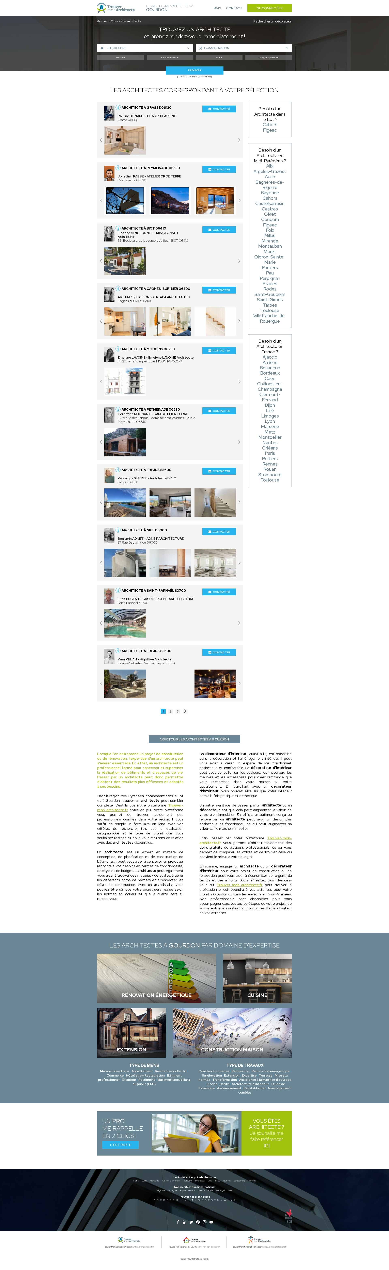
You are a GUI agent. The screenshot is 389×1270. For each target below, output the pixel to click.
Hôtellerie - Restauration (145, 1075)
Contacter (221, 109)
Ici (267, 1145)
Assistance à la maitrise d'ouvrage (265, 1080)
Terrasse (266, 1075)
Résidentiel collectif (171, 1071)
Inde (210, 1190)
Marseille (154, 1180)
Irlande (201, 1190)
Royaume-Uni (187, 1190)
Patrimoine (147, 1080)
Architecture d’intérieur (250, 1084)
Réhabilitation (254, 1088)
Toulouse (187, 1180)
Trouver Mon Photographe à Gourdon (247, 1247)
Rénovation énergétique (271, 1071)
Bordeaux (200, 1180)
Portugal (220, 1190)
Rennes (252, 1180)
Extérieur (129, 1080)
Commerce (115, 1075)
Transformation (224, 1080)
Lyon (144, 1180)
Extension (231, 1075)
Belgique (160, 1190)
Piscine (212, 1084)
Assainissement (229, 1088)
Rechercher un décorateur (272, 21)
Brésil (231, 1190)
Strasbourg (239, 1180)
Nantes (227, 1180)
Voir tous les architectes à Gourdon (194, 739)
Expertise (249, 1075)
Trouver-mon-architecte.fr (240, 884)
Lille (210, 1180)
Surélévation (212, 1075)
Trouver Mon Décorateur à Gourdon (183, 1247)
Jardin (225, 1084)
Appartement (142, 1071)
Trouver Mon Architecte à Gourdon (118, 1247)
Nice (217, 1180)
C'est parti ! (120, 1145)
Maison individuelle (114, 1071)
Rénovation (240, 1071)
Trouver (194, 70)
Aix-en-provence (171, 1180)
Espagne (172, 1190)
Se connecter (269, 8)
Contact (234, 8)
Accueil (102, 21)
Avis (217, 8)
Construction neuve (214, 1071)
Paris (136, 1180)
